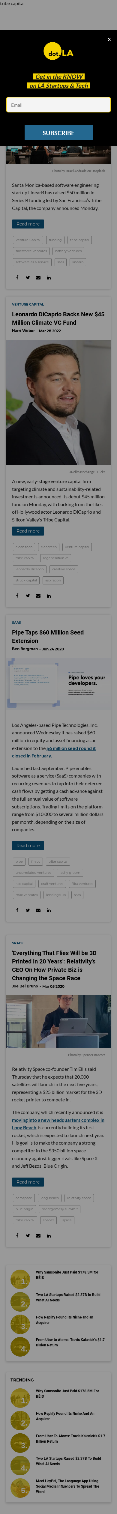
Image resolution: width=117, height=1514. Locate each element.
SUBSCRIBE (58, 132)
